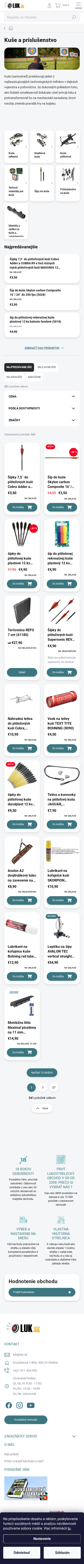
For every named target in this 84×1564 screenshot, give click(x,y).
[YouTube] (31, 1404)
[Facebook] (8, 1404)
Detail (22, 672)
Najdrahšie (14, 377)
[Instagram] (19, 1404)
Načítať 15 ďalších (42, 1072)
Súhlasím (62, 1553)
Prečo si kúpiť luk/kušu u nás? (24, 1461)
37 (54, 1087)
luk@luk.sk (20, 1354)
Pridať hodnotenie (23, 1292)
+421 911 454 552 (25, 1370)
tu (69, 1528)
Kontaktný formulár (25, 1419)
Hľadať (74, 17)
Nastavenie (42, 1539)
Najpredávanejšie (19, 367)
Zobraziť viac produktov (42, 348)
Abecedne (34, 377)
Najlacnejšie (46, 367)
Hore (45, 1108)
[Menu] (78, 5)
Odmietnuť (22, 1553)
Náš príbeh (11, 1454)
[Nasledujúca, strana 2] (42, 1087)
